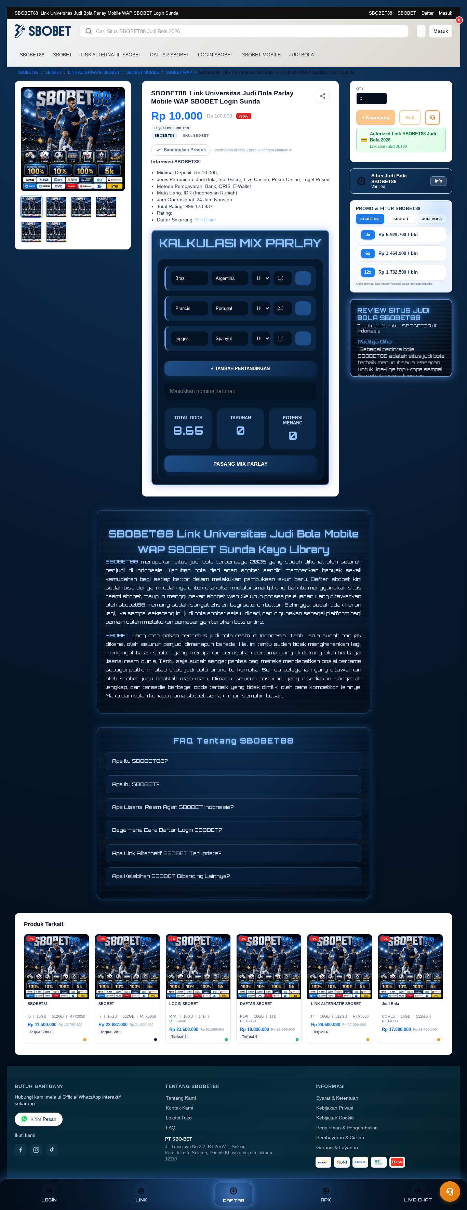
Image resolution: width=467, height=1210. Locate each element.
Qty (360, 89)
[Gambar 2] (56, 207)
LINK (141, 1199)
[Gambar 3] (81, 207)
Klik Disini (205, 219)
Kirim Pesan (43, 1119)
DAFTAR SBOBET (169, 54)
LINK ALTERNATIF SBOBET (111, 54)
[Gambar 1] (31, 207)
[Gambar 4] (106, 207)
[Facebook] (20, 1150)
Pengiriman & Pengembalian (347, 1127)
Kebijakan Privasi (334, 1108)
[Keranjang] (421, 31)
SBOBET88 (380, 13)
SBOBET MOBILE (261, 54)
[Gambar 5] (31, 232)
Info (438, 181)
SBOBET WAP (178, 72)
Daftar (427, 13)
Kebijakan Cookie (335, 1117)
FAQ (170, 1127)
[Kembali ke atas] (451, 1175)
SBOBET (407, 13)
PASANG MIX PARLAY (240, 464)
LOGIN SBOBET (216, 54)
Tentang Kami (181, 1098)
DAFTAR (233, 1200)
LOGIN (48, 1199)
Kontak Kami (179, 1108)
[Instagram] (36, 1150)
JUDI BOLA (301, 54)
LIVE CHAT (418, 1199)
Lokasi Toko (179, 1117)
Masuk (445, 13)
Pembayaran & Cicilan (340, 1137)
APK (326, 1199)
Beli (409, 117)
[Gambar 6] (56, 232)
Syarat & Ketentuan (337, 1098)
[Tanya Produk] (432, 117)
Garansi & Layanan (337, 1147)
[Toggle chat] (450, 1191)
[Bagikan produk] (323, 96)
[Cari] (88, 31)
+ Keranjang (376, 117)
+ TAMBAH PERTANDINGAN (240, 368)
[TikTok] (52, 1150)
